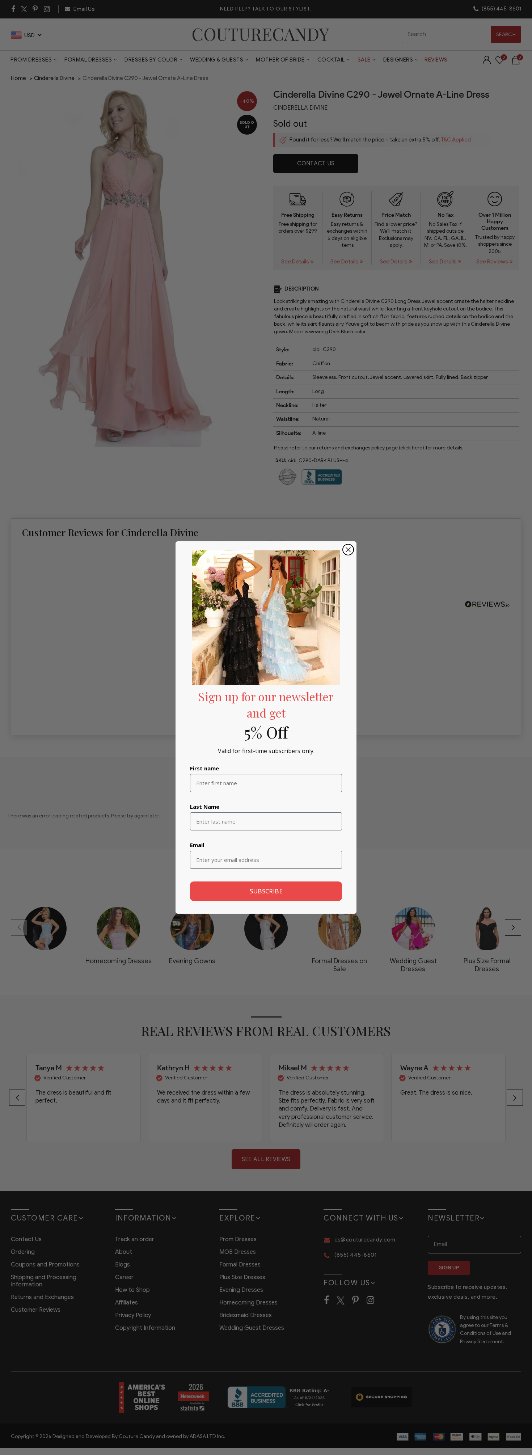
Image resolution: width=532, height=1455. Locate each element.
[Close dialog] (348, 549)
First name (204, 768)
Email (197, 845)
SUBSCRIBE (266, 891)
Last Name (204, 806)
